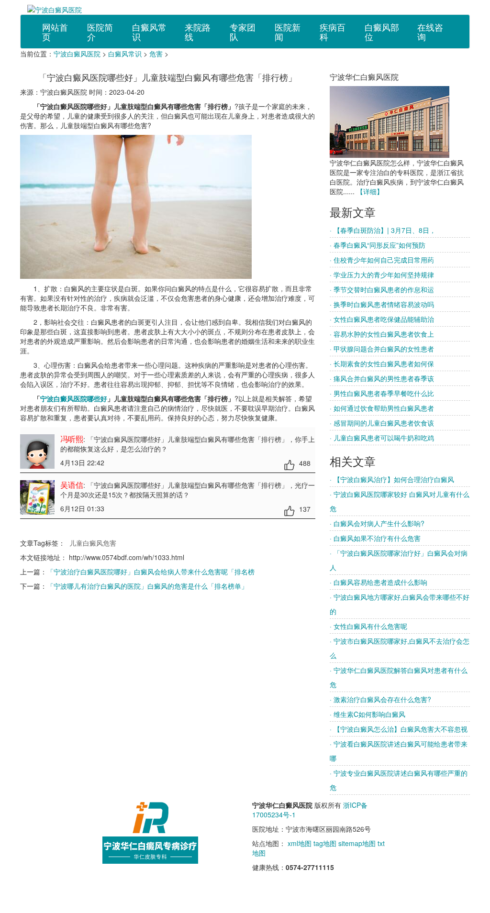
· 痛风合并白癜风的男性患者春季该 (382, 378)
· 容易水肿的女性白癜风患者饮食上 (382, 334)
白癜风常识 (149, 32)
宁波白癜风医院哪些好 (73, 398)
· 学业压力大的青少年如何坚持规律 (382, 274)
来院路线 (198, 32)
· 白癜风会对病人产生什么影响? (377, 523)
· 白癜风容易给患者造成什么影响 (378, 582)
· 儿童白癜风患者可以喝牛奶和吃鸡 (382, 437)
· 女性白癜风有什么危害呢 (368, 626)
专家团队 (243, 32)
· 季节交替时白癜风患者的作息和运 (382, 289)
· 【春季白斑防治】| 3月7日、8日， (383, 230)
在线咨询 (430, 32)
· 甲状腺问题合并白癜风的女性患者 (382, 348)
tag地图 (324, 843)
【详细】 (369, 191)
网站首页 (55, 32)
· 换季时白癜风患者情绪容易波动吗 (382, 304)
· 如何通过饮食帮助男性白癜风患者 (382, 408)
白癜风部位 (382, 32)
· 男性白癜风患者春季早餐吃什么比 (382, 393)
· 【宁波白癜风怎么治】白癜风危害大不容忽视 (399, 729)
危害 (156, 53)
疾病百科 (332, 32)
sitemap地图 (357, 843)
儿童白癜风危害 (92, 543)
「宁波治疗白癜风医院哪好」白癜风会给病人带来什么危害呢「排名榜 (151, 571)
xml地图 (300, 843)
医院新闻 (288, 32)
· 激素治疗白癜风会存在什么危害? (380, 699)
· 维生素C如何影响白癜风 (367, 714)
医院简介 (100, 32)
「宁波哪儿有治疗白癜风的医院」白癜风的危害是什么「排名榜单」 (147, 586)
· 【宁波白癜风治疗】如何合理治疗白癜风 (392, 479)
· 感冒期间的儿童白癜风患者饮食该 (382, 423)
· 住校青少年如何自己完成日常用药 (382, 259)
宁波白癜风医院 (77, 53)
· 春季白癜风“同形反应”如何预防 (377, 245)
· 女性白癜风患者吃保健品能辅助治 (382, 319)
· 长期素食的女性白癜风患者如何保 (382, 363)
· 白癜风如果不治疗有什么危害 (375, 538)
